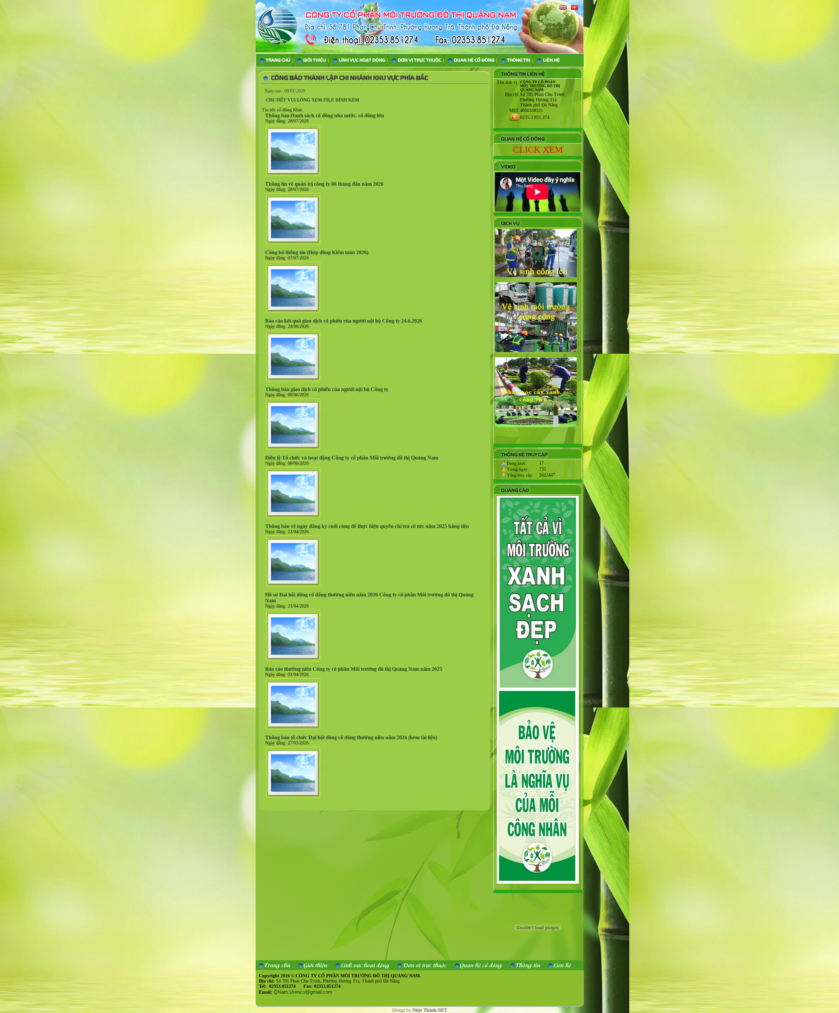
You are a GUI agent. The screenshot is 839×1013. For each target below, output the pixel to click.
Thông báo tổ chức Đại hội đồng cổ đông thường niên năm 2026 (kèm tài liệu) (351, 737)
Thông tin (527, 965)
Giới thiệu (315, 965)
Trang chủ (277, 965)
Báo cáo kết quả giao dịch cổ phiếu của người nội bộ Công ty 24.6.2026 (343, 321)
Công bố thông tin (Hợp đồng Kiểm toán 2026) (316, 252)
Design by (419, 1010)
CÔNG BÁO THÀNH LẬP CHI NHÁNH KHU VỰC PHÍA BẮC (349, 78)
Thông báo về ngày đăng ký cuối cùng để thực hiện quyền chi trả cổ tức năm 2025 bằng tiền (367, 526)
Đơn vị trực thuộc (424, 965)
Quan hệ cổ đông (481, 965)
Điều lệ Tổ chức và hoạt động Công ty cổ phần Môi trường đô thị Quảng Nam (351, 457)
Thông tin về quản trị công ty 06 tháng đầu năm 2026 (324, 184)
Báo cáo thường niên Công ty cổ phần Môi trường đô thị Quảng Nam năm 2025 (353, 669)
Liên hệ (562, 965)
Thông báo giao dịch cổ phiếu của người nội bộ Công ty (326, 389)
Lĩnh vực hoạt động (365, 965)
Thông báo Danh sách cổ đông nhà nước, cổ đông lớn (324, 115)
